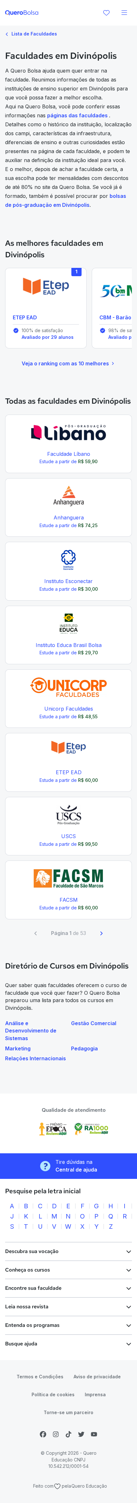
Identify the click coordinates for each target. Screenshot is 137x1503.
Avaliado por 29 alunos (48, 337)
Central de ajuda (76, 1169)
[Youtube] (94, 1434)
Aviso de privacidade (97, 1376)
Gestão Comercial (93, 1023)
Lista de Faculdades (33, 33)
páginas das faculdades (78, 115)
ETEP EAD (25, 317)
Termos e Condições (40, 1376)
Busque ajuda (21, 1343)
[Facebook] (43, 1434)
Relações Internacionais (35, 1058)
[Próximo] (101, 933)
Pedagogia (84, 1048)
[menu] (124, 12)
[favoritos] (106, 12)
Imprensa (95, 1394)
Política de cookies (53, 1394)
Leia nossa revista (26, 1306)
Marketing (18, 1048)
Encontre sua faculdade (33, 1288)
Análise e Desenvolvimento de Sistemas (30, 1030)
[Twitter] (81, 1434)
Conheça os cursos (27, 1269)
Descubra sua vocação (32, 1251)
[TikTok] (68, 1434)
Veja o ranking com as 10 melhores (65, 363)
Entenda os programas (32, 1325)
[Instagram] (56, 1434)
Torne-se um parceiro (68, 1412)
